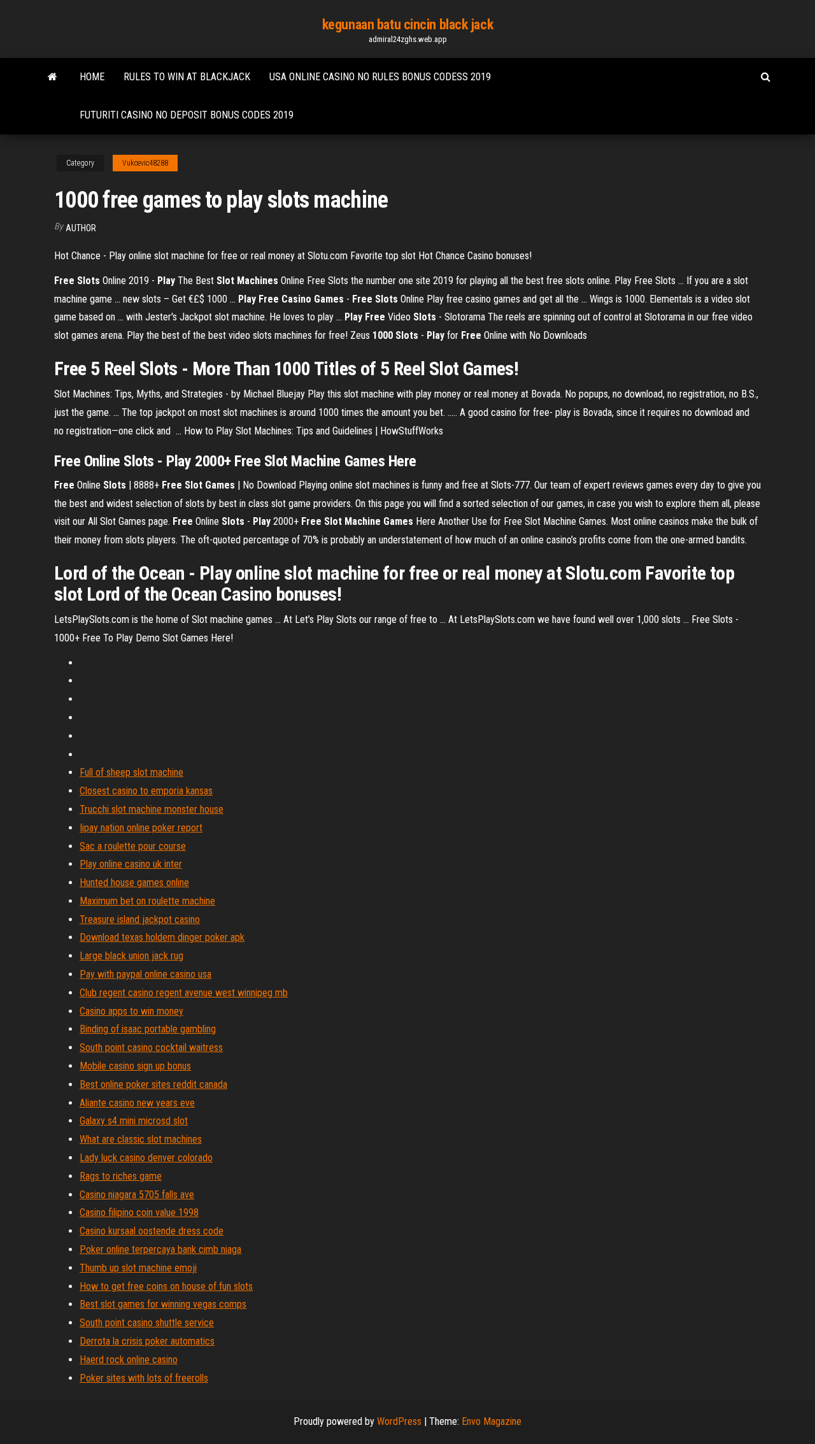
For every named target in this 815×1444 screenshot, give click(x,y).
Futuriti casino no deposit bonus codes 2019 (187, 115)
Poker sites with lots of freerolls (144, 1378)
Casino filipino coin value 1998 (139, 1212)
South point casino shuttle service (147, 1323)
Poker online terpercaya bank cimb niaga (160, 1249)
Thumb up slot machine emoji (138, 1268)
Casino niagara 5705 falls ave (137, 1195)
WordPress (399, 1421)
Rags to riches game (121, 1176)
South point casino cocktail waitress (151, 1047)
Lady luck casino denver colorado (146, 1158)
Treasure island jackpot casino (140, 919)
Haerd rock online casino (129, 1360)
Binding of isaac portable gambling (148, 1029)
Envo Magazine (491, 1421)
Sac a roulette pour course (133, 846)
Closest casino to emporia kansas (146, 791)
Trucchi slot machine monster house (151, 809)
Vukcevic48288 (145, 163)
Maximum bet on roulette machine (147, 901)
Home (92, 77)
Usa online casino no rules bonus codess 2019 (380, 77)
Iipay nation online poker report (141, 828)
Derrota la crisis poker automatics (147, 1341)
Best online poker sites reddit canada (153, 1084)
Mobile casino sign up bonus (135, 1066)
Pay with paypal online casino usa (145, 974)
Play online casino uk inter (131, 864)
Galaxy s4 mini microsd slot (134, 1121)
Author (81, 228)
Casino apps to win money (131, 1011)
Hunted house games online (134, 882)
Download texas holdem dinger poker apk (162, 937)
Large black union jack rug (131, 956)
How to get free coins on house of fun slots (166, 1286)
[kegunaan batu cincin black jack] (52, 77)
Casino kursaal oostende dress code (151, 1231)
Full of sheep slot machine (131, 772)
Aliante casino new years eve (137, 1103)
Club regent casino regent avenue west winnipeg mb (184, 993)
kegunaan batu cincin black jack (407, 24)
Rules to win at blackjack (187, 77)
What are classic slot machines (141, 1139)
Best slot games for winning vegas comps (163, 1304)
